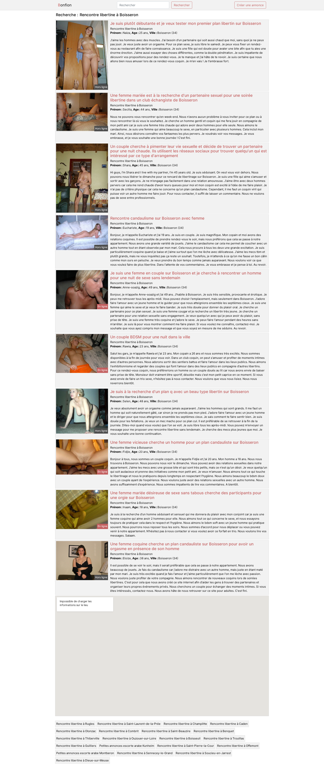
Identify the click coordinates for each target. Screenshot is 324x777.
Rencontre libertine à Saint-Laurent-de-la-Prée (129, 724)
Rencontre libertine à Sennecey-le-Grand (144, 753)
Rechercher (182, 5)
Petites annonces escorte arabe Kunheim (126, 746)
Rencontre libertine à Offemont (237, 746)
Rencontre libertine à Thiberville (77, 738)
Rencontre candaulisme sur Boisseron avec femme (157, 218)
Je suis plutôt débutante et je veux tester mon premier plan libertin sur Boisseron (185, 23)
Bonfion (65, 5)
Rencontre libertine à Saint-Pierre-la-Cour (185, 746)
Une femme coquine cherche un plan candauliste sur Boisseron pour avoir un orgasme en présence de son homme (182, 546)
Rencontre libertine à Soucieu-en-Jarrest (203, 753)
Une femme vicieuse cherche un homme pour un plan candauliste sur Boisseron (184, 442)
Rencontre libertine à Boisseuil (179, 738)
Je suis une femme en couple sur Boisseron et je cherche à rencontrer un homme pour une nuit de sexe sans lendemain (185, 275)
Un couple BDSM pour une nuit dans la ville (150, 337)
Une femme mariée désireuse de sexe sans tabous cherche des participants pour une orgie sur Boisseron (185, 495)
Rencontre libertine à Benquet (214, 731)
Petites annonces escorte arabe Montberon (85, 753)
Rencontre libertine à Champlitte (185, 724)
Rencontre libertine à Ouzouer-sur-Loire (129, 738)
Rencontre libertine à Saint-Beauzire (166, 731)
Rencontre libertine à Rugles (75, 724)
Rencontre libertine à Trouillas (224, 738)
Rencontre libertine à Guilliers (76, 746)
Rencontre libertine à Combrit (119, 731)
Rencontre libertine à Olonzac (76, 731)
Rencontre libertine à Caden (229, 724)
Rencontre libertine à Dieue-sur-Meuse (82, 760)
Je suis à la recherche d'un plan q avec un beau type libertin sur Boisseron (179, 391)
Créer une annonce (250, 5)
